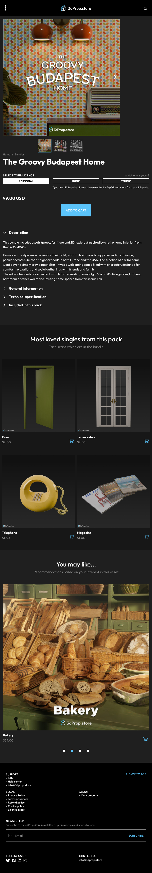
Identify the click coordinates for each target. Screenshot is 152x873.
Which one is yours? (137, 175)
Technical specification (27, 296)
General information (26, 288)
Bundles (19, 154)
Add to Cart (76, 210)
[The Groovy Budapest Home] (61, 77)
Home (6, 154)
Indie (76, 181)
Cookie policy (16, 806)
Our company (89, 795)
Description (18, 232)
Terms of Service (18, 799)
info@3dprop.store (19, 785)
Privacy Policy (16, 795)
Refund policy (16, 802)
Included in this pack (25, 305)
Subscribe (136, 835)
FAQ (10, 778)
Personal (26, 181)
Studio (126, 181)
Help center (15, 781)
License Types (16, 809)
